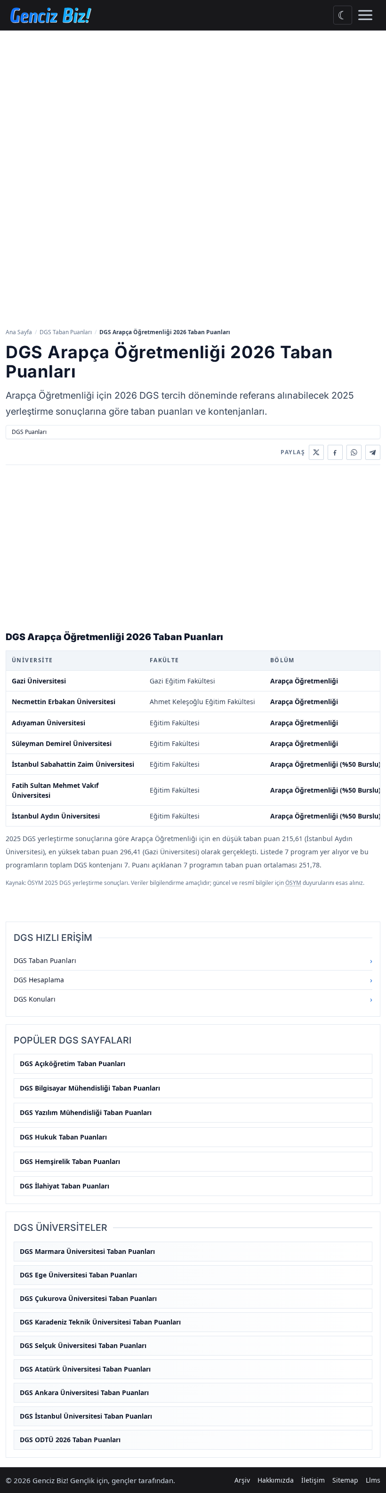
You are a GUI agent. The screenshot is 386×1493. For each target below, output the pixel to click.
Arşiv (242, 1480)
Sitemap (345, 1480)
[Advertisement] (193, 101)
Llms (373, 1480)
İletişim (313, 1480)
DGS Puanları (29, 432)
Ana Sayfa (19, 332)
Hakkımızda (275, 1480)
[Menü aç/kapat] (365, 15)
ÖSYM (293, 883)
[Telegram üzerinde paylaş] (372, 452)
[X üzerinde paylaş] (316, 452)
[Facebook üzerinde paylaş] (335, 452)
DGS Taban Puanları (66, 332)
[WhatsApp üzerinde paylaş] (354, 452)
